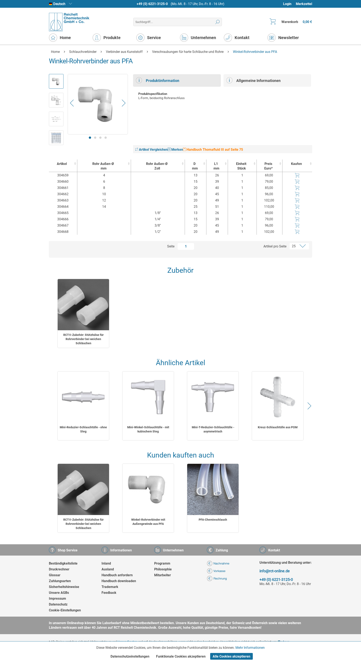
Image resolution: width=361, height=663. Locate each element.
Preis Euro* (268, 166)
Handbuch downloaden (119, 581)
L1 (216, 166)
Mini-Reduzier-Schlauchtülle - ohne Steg (83, 429)
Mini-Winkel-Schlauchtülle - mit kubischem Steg (148, 429)
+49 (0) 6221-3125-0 (152, 4)
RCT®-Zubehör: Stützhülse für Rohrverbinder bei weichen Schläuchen (83, 339)
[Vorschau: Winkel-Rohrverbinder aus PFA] (56, 81)
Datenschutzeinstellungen (130, 656)
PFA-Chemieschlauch (213, 519)
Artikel (62, 164)
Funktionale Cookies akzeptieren (181, 656)
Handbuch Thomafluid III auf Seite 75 (214, 150)
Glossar (54, 575)
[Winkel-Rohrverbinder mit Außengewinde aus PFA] (148, 489)
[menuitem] (289, 4)
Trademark (110, 587)
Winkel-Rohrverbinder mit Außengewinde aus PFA (148, 521)
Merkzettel (304, 4)
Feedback (109, 593)
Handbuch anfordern (117, 575)
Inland (106, 563)
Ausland (108, 569)
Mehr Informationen (250, 648)
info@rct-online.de (274, 571)
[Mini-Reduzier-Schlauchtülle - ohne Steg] (83, 397)
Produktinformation (162, 80)
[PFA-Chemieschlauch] (213, 489)
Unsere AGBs (59, 593)
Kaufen (296, 164)
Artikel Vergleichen (153, 150)
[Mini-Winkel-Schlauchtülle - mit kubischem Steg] (148, 397)
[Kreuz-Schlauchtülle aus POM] (277, 397)
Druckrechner (59, 569)
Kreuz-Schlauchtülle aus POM (277, 427)
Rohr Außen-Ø (103, 166)
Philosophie (163, 569)
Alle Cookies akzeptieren (231, 656)
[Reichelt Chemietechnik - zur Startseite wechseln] (69, 22)
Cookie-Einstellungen (65, 610)
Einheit (241, 166)
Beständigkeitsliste (63, 563)
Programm (162, 563)
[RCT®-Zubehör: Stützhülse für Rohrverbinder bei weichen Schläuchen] (83, 304)
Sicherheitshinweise (64, 587)
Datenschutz (58, 604)
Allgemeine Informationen (258, 80)
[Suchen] (217, 22)
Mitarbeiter (162, 575)
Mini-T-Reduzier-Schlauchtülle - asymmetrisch (213, 429)
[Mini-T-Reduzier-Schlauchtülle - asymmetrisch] (213, 397)
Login (287, 4)
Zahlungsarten (60, 581)
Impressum (57, 599)
